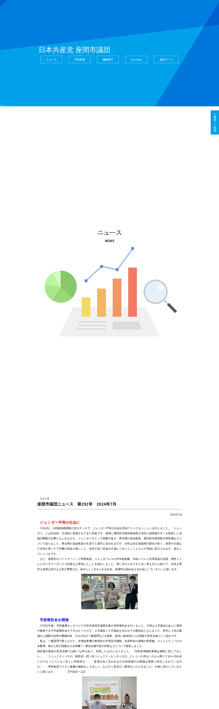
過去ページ (166, 59)
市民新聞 (79, 59)
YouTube (136, 59)
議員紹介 (107, 59)
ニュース (51, 59)
